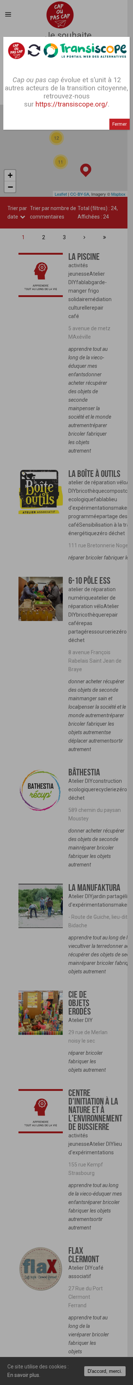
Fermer (119, 124)
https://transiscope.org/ (71, 104)
